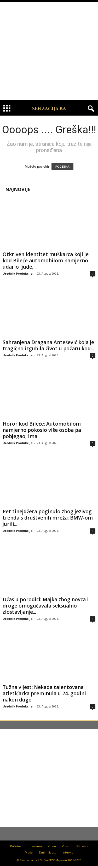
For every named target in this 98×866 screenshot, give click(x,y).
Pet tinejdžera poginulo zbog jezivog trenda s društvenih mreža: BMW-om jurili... (48, 517)
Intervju (67, 852)
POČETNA (62, 166)
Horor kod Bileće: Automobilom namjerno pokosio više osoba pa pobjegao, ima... (42, 430)
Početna (15, 846)
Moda (29, 852)
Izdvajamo (34, 846)
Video (52, 846)
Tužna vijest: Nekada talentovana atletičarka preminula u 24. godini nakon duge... (44, 693)
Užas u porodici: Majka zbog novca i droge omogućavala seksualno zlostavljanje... (46, 605)
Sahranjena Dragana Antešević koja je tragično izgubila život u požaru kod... (48, 345)
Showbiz (82, 846)
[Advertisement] (49, 51)
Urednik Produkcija (18, 273)
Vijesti (66, 846)
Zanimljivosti (47, 852)
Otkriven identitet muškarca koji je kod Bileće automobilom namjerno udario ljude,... (46, 260)
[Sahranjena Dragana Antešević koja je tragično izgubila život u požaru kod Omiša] (49, 312)
